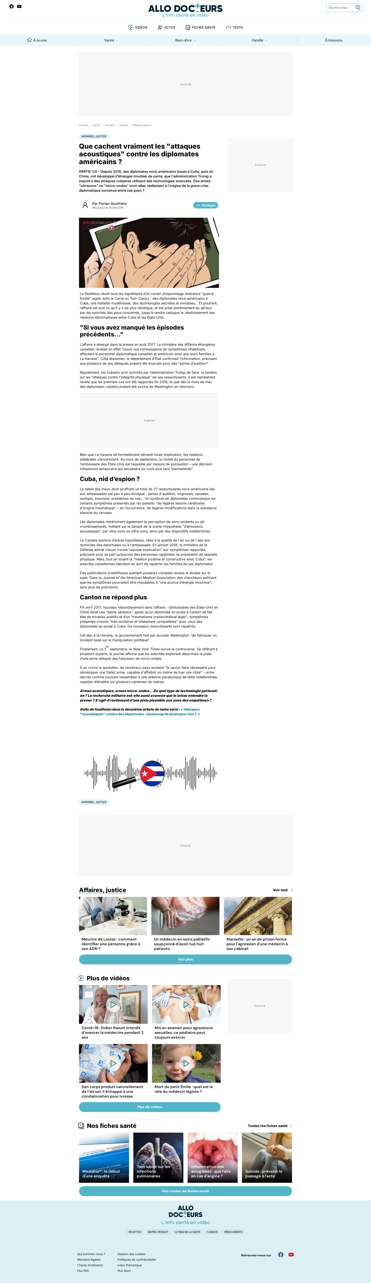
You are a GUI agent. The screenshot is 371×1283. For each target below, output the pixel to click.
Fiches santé (204, 27)
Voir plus (185, 959)
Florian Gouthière (113, 203)
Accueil (83, 125)
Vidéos (141, 27)
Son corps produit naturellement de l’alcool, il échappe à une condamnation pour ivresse (112, 1091)
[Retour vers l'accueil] (185, 10)
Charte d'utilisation (90, 1265)
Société (109, 125)
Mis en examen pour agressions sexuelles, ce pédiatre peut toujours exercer (184, 1032)
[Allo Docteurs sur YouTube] (19, 6)
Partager (209, 205)
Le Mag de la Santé (187, 1232)
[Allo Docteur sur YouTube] (291, 1254)
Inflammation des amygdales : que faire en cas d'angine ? (211, 1171)
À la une (40, 40)
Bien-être (183, 40)
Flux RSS (83, 1271)
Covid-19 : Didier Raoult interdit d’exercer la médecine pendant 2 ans (112, 1032)
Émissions (333, 40)
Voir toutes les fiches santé (185, 1191)
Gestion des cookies (131, 1254)
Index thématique (129, 1265)
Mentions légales (88, 1259)
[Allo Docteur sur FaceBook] (11, 6)
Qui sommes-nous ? (91, 1254)
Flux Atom (124, 1271)
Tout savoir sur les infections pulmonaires (153, 1171)
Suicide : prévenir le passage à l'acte (263, 1173)
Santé (109, 40)
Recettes (135, 1232)
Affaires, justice (142, 125)
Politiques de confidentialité (136, 1259)
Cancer (212, 1232)
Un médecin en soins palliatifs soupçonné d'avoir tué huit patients (182, 944)
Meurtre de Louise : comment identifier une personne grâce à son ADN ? (111, 944)
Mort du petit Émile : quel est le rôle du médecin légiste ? (184, 1089)
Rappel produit (158, 1232)
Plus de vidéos (108, 978)
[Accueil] (186, 1215)
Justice (123, 125)
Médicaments (233, 1232)
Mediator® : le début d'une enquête (101, 1173)
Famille (257, 40)
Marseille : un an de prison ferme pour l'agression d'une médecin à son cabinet (257, 944)
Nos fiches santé (112, 1125)
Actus (169, 27)
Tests (238, 27)
